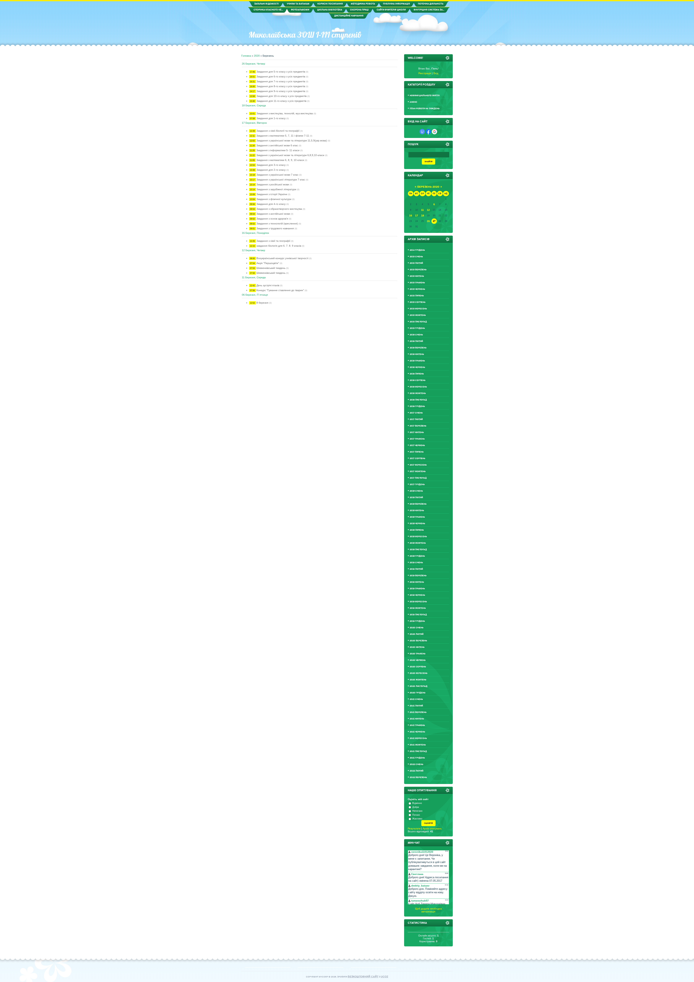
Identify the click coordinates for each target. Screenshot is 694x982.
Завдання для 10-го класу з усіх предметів (281, 96)
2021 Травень (417, 725)
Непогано (417, 811)
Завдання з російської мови (272, 184)
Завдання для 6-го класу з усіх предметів (280, 76)
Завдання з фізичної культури (273, 199)
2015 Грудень (417, 328)
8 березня (262, 302)
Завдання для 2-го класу (271, 169)
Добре (415, 807)
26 (428, 221)
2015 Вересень (418, 308)
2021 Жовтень (418, 745)
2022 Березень (418, 777)
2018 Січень (416, 491)
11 (422, 209)
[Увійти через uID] (422, 131)
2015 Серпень (417, 302)
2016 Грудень (417, 406)
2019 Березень (418, 575)
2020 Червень (418, 660)
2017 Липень (417, 452)
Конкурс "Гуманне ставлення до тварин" (280, 290)
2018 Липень (417, 530)
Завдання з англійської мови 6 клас (277, 145)
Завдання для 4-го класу (271, 204)
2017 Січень (416, 413)
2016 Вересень (418, 386)
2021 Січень (416, 699)
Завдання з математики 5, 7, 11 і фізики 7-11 (282, 135)
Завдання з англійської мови (273, 213)
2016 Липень (417, 373)
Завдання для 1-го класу (271, 118)
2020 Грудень (417, 692)
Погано (416, 814)
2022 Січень (416, 764)
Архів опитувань (432, 828)
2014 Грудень (417, 250)
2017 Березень (418, 426)
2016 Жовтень (418, 393)
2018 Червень (417, 523)
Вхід (435, 73)
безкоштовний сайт (363, 976)
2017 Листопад (418, 478)
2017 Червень (417, 445)
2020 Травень (417, 653)
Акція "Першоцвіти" (267, 263)
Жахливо (417, 818)
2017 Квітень (417, 432)
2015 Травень (417, 282)
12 (428, 209)
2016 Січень (416, 334)
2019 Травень (417, 588)
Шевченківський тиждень (270, 268)
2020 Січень (416, 627)
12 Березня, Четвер (253, 250)
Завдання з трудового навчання (275, 228)
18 (422, 215)
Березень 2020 (428, 187)
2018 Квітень (417, 510)
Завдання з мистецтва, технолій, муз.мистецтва (284, 113)
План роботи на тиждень (425, 108)
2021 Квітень (417, 718)
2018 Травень (417, 517)
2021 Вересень (418, 738)
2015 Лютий (416, 263)
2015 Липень (417, 295)
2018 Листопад (418, 549)
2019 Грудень (417, 621)
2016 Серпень (417, 380)
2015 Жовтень (418, 315)
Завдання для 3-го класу (271, 164)
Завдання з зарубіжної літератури (276, 189)
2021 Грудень (417, 758)
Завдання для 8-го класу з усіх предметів (280, 86)
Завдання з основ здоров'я (272, 218)
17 (416, 215)
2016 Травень (417, 360)
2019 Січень (416, 562)
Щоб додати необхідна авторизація (428, 910)
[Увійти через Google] (434, 131)
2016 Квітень (417, 354)
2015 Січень (416, 256)
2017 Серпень (417, 458)
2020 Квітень (417, 647)
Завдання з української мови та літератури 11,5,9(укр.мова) (291, 140)
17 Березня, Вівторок (254, 122)
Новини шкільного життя (425, 95)
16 (410, 215)
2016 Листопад (418, 400)
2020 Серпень (418, 666)
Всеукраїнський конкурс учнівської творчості (282, 258)
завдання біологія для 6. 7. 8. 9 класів (278, 245)
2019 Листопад (418, 614)
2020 (257, 55)
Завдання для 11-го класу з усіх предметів (281, 100)
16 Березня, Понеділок (255, 232)
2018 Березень (418, 504)
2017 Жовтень (418, 471)
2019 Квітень (417, 582)
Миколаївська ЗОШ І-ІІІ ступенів (305, 35)
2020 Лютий (416, 634)
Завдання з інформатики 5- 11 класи (277, 150)
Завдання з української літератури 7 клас (280, 179)
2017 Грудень (417, 484)
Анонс (413, 102)
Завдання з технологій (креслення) (277, 223)
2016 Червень (417, 367)
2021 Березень (418, 712)
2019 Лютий (416, 569)
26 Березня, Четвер (253, 63)
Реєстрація (424, 73)
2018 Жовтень (418, 543)
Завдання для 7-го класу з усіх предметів (280, 81)
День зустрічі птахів (267, 285)
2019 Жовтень (418, 608)
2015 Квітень (417, 276)
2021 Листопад (418, 751)
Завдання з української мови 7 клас (277, 174)
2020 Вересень (418, 673)
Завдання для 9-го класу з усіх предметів (280, 91)
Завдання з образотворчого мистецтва (279, 208)
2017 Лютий (416, 419)
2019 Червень (417, 595)
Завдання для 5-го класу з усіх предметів (280, 71)
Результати (414, 828)
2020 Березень (418, 640)
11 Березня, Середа (254, 277)
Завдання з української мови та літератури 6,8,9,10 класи (290, 155)
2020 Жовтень (418, 679)
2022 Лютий (416, 771)
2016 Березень (418, 347)
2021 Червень (417, 731)
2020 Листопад (418, 686)
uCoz (384, 976)
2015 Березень (418, 269)
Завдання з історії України (271, 194)
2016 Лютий (416, 341)
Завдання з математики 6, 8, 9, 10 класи (280, 160)
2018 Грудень (417, 556)
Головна (246, 55)
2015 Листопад (418, 321)
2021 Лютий (416, 705)
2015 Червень (417, 289)
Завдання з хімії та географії (273, 240)
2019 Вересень (418, 601)
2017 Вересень (418, 465)
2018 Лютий (416, 497)
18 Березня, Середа (254, 105)
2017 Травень (417, 439)
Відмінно (417, 803)
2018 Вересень (418, 536)
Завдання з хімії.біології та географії (277, 130)
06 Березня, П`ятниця (255, 294)
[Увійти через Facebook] (428, 131)
